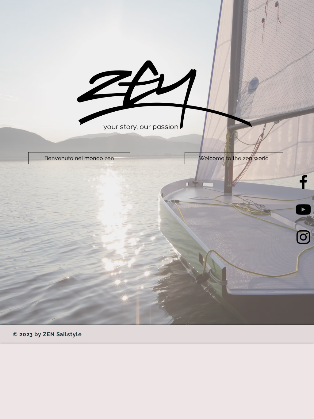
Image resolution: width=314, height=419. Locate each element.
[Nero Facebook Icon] (303, 182)
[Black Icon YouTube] (303, 209)
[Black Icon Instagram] (303, 237)
